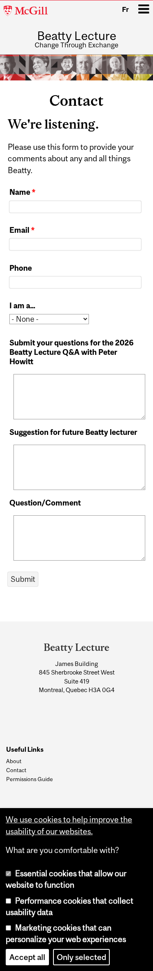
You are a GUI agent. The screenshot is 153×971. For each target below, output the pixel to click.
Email (22, 230)
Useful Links (25, 749)
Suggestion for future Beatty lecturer (73, 432)
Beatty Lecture (76, 35)
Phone (20, 268)
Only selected (81, 957)
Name (22, 192)
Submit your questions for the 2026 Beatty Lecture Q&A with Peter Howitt (71, 352)
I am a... (22, 305)
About (14, 761)
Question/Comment (45, 503)
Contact (16, 770)
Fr (125, 9)
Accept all (27, 957)
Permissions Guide (29, 779)
